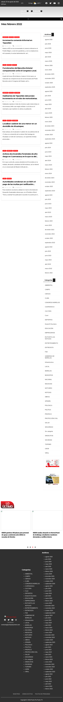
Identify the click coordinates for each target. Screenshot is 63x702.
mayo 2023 (48, 208)
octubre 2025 (49, 82)
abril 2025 (48, 108)
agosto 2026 (48, 39)
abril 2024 (48, 160)
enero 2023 (48, 225)
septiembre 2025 (50, 87)
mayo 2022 (48, 260)
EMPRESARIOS (50, 332)
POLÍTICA (14, 64)
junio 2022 (48, 255)
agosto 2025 (48, 91)
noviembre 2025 (50, 78)
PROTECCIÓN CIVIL (51, 418)
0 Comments (18, 46)
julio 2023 (48, 199)
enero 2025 (48, 121)
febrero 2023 (48, 221)
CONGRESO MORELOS (52, 302)
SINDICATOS (49, 435)
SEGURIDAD (17, 92)
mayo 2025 (48, 104)
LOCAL (4, 64)
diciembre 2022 (49, 229)
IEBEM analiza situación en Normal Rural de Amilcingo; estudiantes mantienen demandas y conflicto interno (15, 535)
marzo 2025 (48, 113)
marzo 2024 (48, 165)
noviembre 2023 (50, 182)
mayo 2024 (48, 156)
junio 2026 (48, 48)
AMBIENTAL (49, 285)
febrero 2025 (48, 117)
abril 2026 (48, 57)
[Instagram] (58, 3)
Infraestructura (49, 362)
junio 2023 (48, 203)
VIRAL (47, 453)
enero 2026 (48, 70)
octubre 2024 (49, 134)
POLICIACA (48, 405)
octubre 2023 (49, 186)
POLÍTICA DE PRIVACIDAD (42, 694)
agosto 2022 (48, 247)
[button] (28, 19)
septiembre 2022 (50, 242)
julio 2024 (48, 147)
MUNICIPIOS (5, 37)
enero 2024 (48, 173)
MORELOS (48, 371)
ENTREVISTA (49, 347)
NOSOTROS (16, 694)
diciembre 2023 (49, 177)
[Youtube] (54, 3)
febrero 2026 (48, 65)
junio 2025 (48, 100)
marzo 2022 (48, 268)
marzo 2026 (48, 61)
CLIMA (47, 298)
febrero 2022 (48, 273)
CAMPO (47, 289)
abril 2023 (48, 212)
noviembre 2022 (50, 234)
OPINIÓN (48, 401)
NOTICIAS (11, 37)
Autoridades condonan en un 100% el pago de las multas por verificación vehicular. (19, 184)
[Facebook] (46, 3)
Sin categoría (49, 431)
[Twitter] (50, 3)
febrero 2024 (48, 169)
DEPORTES (48, 319)
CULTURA (48, 311)
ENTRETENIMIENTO (51, 343)
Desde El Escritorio (51, 324)
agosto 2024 (48, 143)
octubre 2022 (49, 238)
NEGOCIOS (48, 384)
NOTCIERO (48, 388)
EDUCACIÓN (49, 328)
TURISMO (48, 444)
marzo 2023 (48, 216)
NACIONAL (48, 379)
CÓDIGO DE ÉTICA (27, 694)
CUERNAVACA (49, 307)
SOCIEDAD (17, 37)
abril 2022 (48, 264)
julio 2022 (48, 251)
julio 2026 (48, 44)
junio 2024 (48, 152)
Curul (46, 315)
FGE (46, 352)
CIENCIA (47, 294)
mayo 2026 (48, 52)
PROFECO (48, 414)
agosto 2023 (48, 195)
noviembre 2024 (50, 130)
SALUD (47, 422)
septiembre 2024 (50, 139)
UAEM (47, 448)
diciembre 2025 (49, 74)
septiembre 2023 (50, 190)
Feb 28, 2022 (7, 46)
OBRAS (47, 396)
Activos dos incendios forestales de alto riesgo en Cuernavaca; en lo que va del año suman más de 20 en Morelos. (20, 156)
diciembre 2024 (49, 126)
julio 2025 (48, 95)
